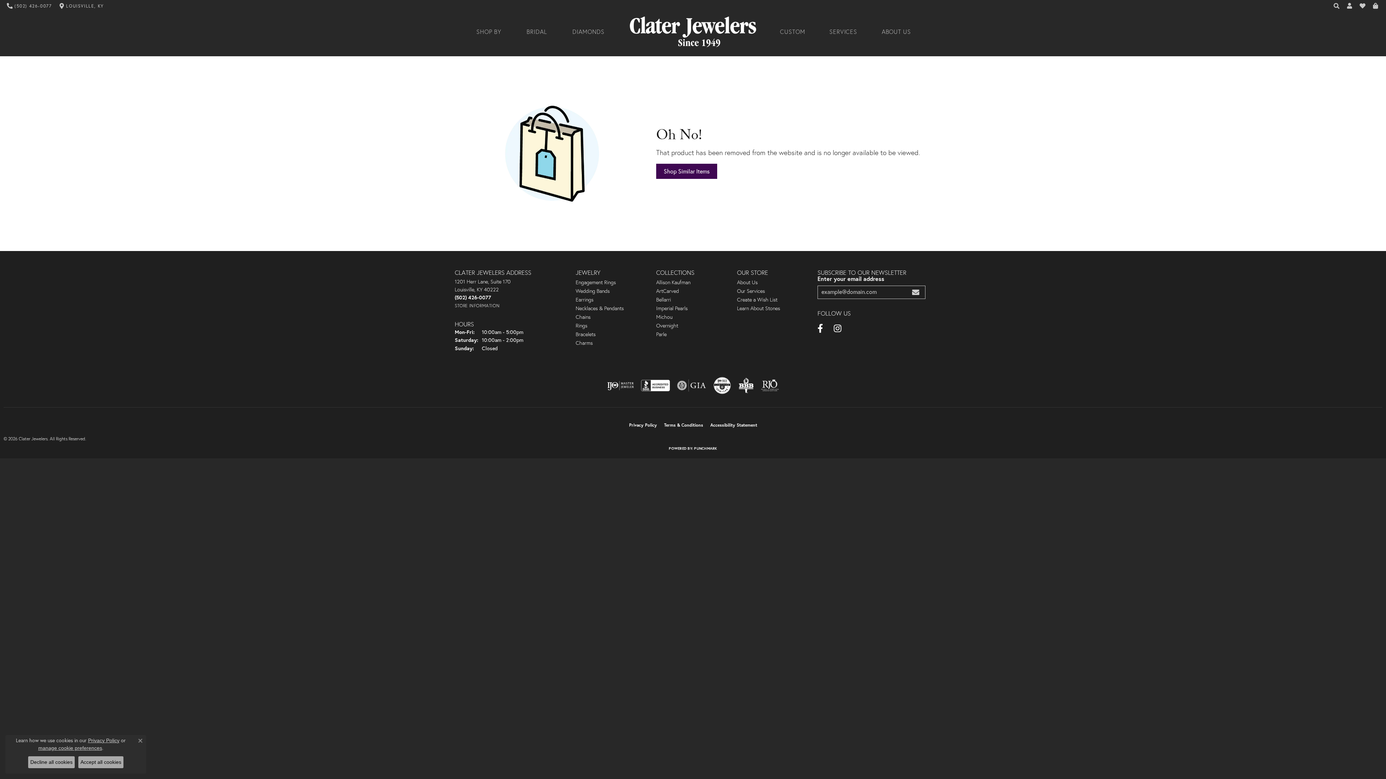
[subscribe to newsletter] (915, 292)
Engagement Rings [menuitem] (596, 282)
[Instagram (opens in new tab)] (837, 328)
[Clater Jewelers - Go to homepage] (693, 32)
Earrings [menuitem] (584, 299)
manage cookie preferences (70, 748)
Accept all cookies (100, 762)
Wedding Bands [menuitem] (593, 291)
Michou (664, 317)
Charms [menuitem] (584, 343)
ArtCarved (667, 291)
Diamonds (588, 31)
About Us (896, 31)
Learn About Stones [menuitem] (758, 308)
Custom (792, 31)
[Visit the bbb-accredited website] (655, 386)
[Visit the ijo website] (620, 386)
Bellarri (663, 299)
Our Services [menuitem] (751, 291)
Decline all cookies (51, 762)
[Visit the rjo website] (770, 386)
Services (843, 31)
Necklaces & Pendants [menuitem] (600, 308)
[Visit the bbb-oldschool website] (746, 386)
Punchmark (705, 448)
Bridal (537, 31)
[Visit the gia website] (691, 386)
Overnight (667, 325)
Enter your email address (851, 278)
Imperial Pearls (672, 308)
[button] (1337, 6)
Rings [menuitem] (581, 325)
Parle (661, 334)
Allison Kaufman (673, 282)
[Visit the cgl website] (722, 386)
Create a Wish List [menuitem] (757, 299)
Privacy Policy (643, 425)
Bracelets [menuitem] (586, 334)
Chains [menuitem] (583, 317)
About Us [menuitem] (747, 282)
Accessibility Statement (733, 425)
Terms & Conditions (683, 425)
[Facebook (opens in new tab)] (820, 328)
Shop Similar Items (687, 171)
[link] (29, 6)
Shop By (488, 31)
